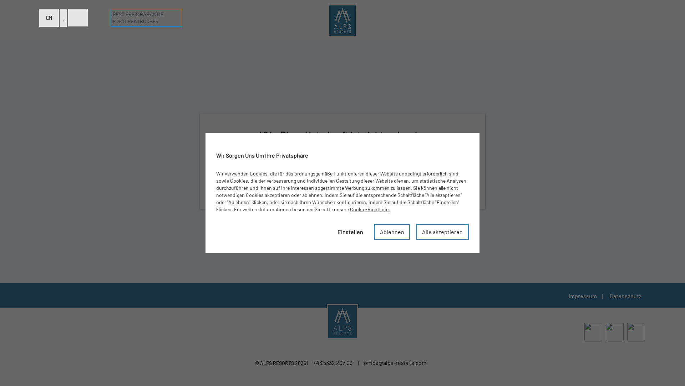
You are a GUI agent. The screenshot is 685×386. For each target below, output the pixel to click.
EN (49, 18)
